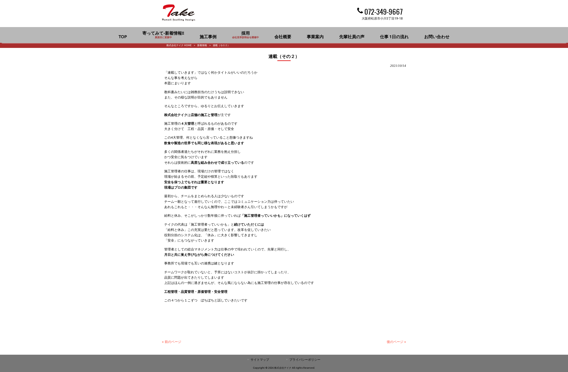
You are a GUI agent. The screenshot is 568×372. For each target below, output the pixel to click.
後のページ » (396, 342)
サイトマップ (259, 359)
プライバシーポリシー (304, 359)
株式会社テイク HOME (178, 45)
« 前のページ (171, 342)
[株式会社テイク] (178, 20)
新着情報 (202, 45)
